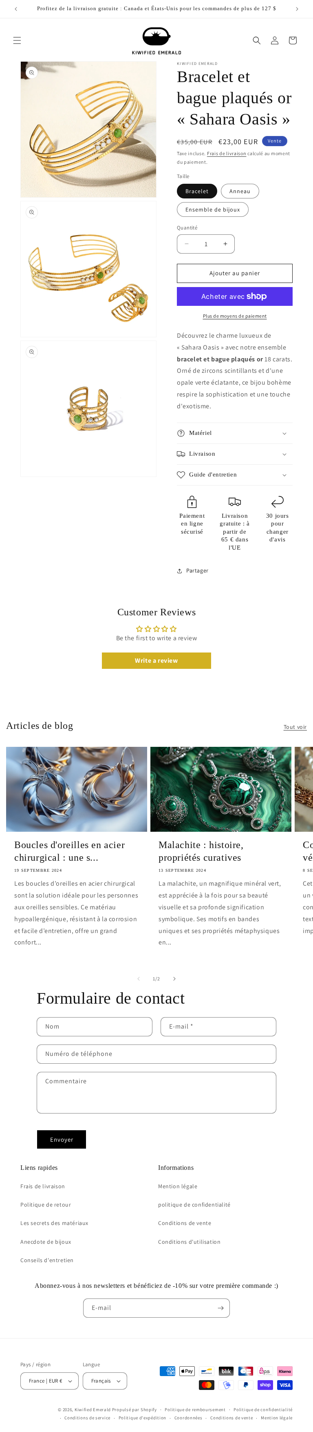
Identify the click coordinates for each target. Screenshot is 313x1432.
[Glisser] (139, 979)
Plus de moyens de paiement (235, 316)
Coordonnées (188, 1418)
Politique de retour (45, 1204)
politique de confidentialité (194, 1204)
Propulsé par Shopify (134, 1409)
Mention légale (177, 1186)
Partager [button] (197, 570)
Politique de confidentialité (263, 1409)
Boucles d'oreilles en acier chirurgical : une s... (69, 851)
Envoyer (61, 1139)
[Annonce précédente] (16, 9)
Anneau (240, 191)
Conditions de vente (184, 1223)
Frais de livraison (227, 153)
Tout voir (295, 726)
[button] (17, 40)
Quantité (187, 227)
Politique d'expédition (142, 1418)
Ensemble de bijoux (212, 209)
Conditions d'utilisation (189, 1241)
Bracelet (197, 191)
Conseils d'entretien (47, 1260)
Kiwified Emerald (93, 1409)
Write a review (156, 660)
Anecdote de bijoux (45, 1241)
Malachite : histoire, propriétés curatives (201, 851)
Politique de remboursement (195, 1409)
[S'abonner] (220, 1308)
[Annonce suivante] (297, 9)
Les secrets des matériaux (54, 1223)
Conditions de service (87, 1418)
